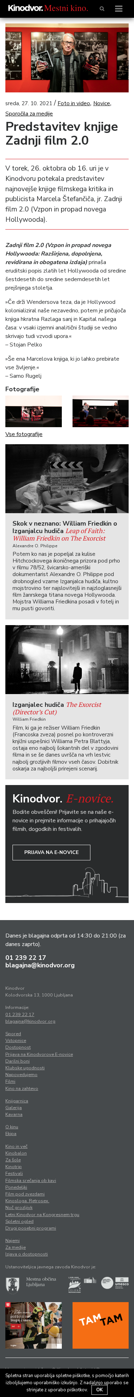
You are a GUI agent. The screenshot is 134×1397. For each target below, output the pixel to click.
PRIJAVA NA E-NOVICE (51, 852)
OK (99, 1390)
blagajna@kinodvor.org (40, 965)
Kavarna (14, 1114)
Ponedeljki (16, 1187)
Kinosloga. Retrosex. (27, 1201)
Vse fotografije (24, 434)
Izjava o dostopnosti (26, 1254)
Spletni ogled (19, 1221)
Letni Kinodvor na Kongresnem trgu (42, 1214)
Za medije (15, 1247)
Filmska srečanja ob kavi (30, 1180)
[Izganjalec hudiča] (67, 659)
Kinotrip (13, 1167)
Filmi (10, 1081)
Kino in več (16, 1146)
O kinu (11, 1127)
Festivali (14, 1173)
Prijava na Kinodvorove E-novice (39, 1054)
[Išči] (102, 9)
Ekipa (10, 1133)
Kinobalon (16, 1153)
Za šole (13, 1160)
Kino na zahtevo (21, 1088)
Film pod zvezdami (25, 1194)
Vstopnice (15, 1040)
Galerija (13, 1108)
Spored (13, 1034)
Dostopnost (18, 1047)
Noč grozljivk (19, 1207)
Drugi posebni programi (30, 1228)
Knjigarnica (16, 1101)
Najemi (12, 1240)
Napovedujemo (21, 1074)
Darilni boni (17, 1061)
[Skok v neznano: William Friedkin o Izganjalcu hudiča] (67, 478)
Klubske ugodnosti (25, 1068)
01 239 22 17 (25, 957)
